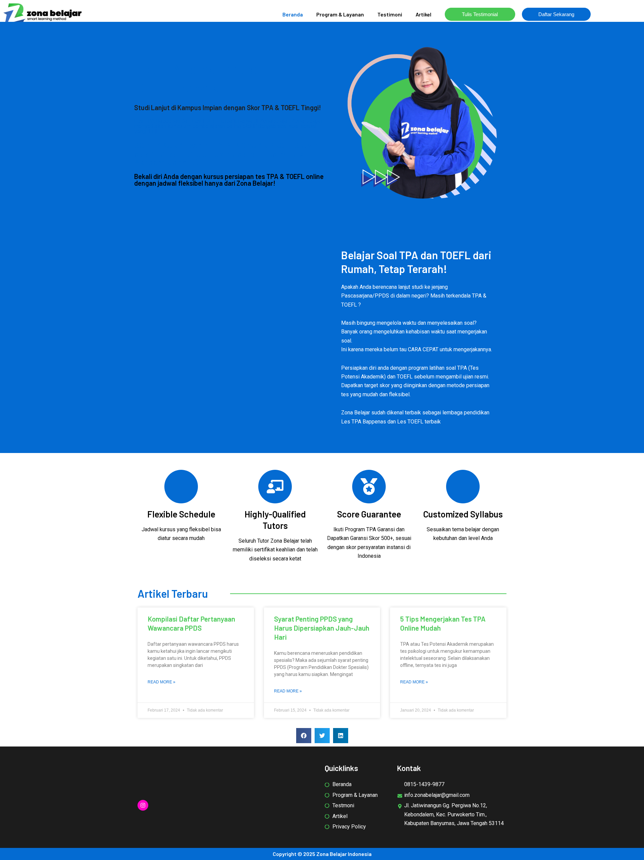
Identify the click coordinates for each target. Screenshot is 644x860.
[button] (303, 735)
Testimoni (389, 14)
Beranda (292, 14)
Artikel (423, 14)
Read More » (161, 682)
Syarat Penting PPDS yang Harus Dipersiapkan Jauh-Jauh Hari (321, 628)
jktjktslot (363, 340)
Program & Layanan (340, 14)
